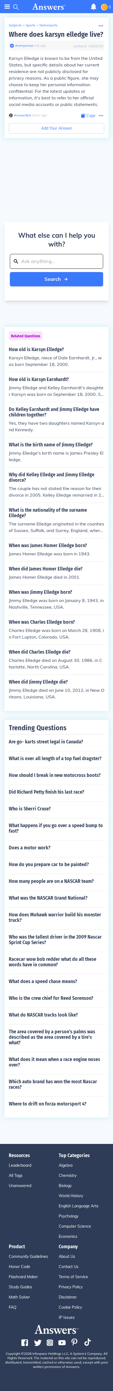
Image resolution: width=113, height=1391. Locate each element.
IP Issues (67, 1317)
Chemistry (68, 1175)
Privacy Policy (71, 1286)
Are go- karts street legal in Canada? (46, 742)
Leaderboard (20, 1165)
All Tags (15, 1175)
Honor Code (19, 1266)
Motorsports (48, 25)
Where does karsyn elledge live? (56, 34)
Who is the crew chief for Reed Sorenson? (51, 998)
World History (71, 1195)
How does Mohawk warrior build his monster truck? (55, 917)
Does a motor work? (29, 848)
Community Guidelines (28, 1256)
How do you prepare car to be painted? (49, 864)
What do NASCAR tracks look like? (43, 1015)
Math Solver (19, 1297)
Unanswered (20, 1185)
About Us (67, 1256)
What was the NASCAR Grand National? (48, 898)
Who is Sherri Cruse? (30, 809)
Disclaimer (68, 1297)
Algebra (65, 1165)
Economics (68, 1236)
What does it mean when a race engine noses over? (54, 1062)
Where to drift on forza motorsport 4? (47, 1104)
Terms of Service (73, 1276)
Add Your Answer (56, 128)
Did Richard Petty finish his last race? (46, 792)
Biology (65, 1185)
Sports (30, 25)
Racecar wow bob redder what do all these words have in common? (52, 962)
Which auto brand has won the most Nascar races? (53, 1084)
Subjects (15, 25)
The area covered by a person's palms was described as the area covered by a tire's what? (52, 1037)
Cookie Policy (70, 1307)
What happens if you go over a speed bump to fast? (56, 828)
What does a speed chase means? (43, 981)
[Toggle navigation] (7, 6)
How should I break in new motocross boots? (55, 775)
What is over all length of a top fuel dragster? (55, 758)
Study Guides (20, 1286)
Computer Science (75, 1226)
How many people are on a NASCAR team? (51, 881)
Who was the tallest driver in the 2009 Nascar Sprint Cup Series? (55, 939)
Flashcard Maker (23, 1276)
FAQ (12, 1307)
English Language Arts (78, 1206)
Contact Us (68, 1266)
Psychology (68, 1216)
